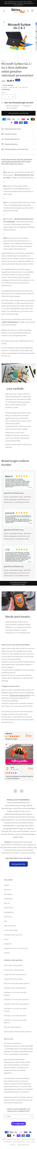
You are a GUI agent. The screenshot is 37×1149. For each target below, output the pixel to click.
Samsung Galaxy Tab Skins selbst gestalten (17, 1031)
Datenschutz (8, 917)
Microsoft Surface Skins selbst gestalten (16, 983)
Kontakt (6, 885)
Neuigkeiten (8, 944)
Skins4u (8, 1139)
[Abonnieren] (31, 1116)
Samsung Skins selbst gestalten (14, 970)
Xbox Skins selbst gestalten (12, 1027)
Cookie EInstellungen (11, 930)
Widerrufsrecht (8, 908)
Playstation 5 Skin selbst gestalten (15, 988)
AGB (5, 921)
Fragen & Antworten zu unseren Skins (16, 948)
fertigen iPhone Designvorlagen (20, 695)
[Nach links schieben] (14, 57)
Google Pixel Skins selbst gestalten (15, 974)
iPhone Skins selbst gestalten (13, 965)
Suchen (6, 939)
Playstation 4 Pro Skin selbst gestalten (16, 999)
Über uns (7, 903)
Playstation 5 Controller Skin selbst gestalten (15, 994)
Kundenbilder (8, 899)
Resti (11, 767)
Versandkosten (5, 89)
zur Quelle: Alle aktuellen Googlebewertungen (18, 583)
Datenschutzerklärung (19, 1141)
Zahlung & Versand (10, 926)
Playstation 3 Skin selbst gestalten (15, 1015)
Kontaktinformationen (23, 1144)
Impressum (7, 890)
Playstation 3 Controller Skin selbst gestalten (15, 1021)
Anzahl (3, 93)
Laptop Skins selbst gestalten (13, 979)
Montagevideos (9, 912)
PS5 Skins (7, 953)
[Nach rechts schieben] (23, 57)
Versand (33, 1141)
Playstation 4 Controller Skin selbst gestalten (15, 1010)
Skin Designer (8, 894)
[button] (4, 11)
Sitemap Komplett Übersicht (13, 935)
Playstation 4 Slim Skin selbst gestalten (16, 1004)
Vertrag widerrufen (18, 864)
